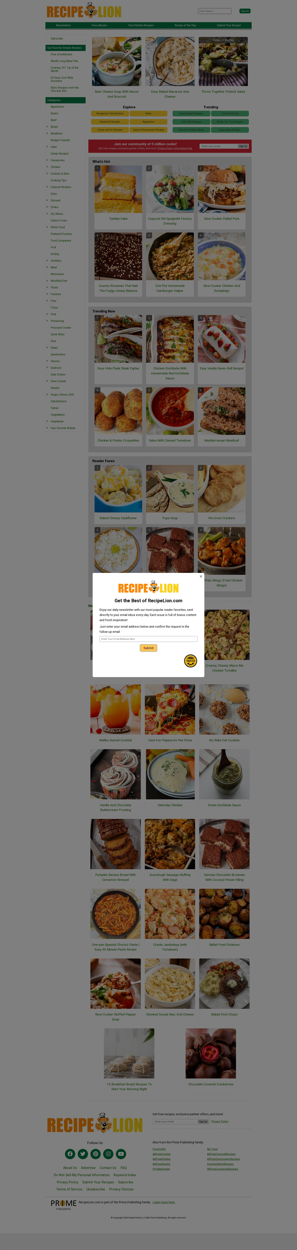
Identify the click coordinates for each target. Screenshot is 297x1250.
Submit (148, 648)
